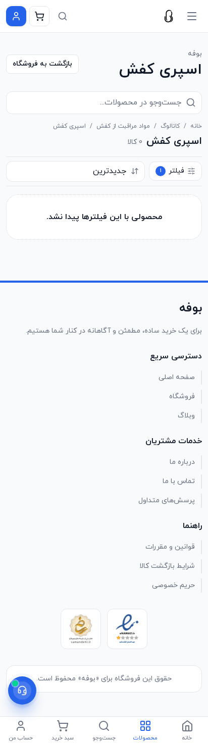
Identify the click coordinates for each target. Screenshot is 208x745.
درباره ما (182, 462)
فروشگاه (182, 396)
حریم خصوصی (173, 585)
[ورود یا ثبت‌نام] (16, 16)
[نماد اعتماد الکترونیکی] (127, 629)
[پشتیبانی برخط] (22, 690)
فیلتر (172, 171)
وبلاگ (186, 415)
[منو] (192, 16)
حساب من (21, 738)
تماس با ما (179, 481)
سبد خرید (62, 738)
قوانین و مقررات (170, 547)
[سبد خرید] (39, 16)
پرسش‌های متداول (166, 500)
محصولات (145, 738)
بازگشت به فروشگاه (42, 64)
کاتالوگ (170, 126)
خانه (196, 126)
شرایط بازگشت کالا (167, 566)
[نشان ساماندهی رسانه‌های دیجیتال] (81, 629)
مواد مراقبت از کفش (123, 126)
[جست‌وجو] (63, 16)
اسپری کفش (69, 126)
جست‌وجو (104, 738)
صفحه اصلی (177, 377)
